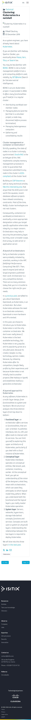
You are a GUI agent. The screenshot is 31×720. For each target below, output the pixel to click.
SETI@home (16, 77)
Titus (5, 60)
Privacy (3, 712)
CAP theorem (17, 180)
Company (4, 624)
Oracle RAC (19, 154)
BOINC (5, 68)
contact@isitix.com (7, 656)
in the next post (14, 544)
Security (4, 639)
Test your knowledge (8, 607)
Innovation (4, 642)
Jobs (2, 627)
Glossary (4, 611)
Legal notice (4, 714)
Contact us (5, 652)
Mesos (18, 57)
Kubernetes (7, 46)
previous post (11, 295)
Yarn (24, 57)
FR (23, 3)
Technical (9, 9)
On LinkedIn (5, 675)
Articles (3, 604)
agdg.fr (3, 717)
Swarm (12, 60)
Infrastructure (6, 636)
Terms (3, 709)
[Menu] (27, 2)
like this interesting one (12, 186)
